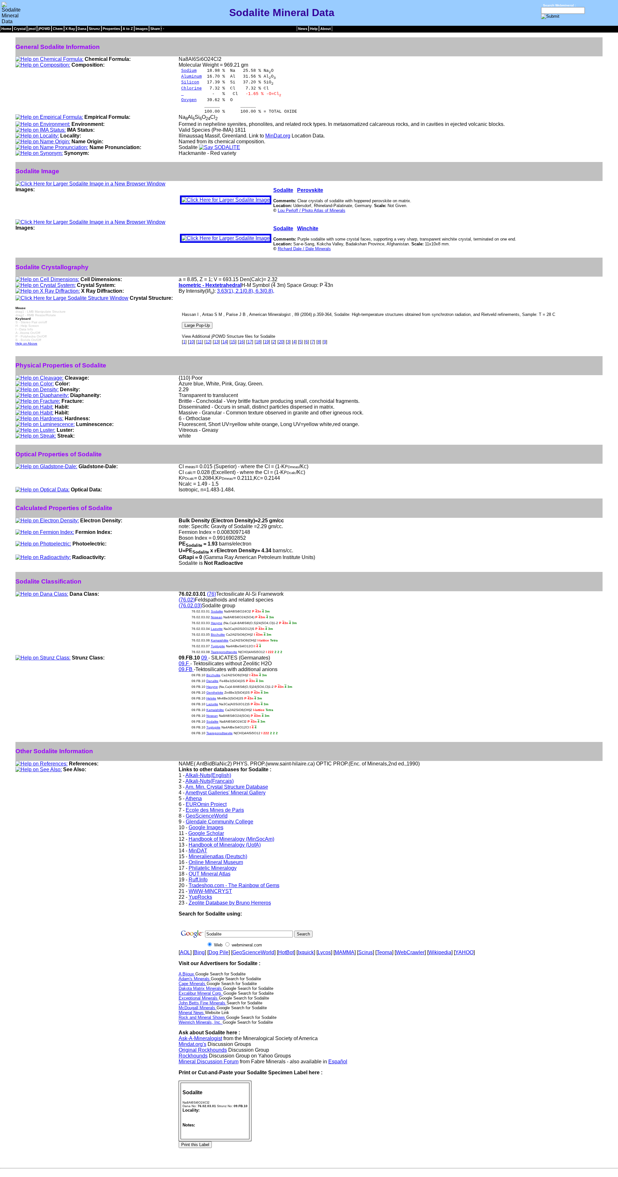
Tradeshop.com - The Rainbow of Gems (234, 885)
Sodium (189, 70)
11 (200, 341)
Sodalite (283, 190)
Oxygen (189, 100)
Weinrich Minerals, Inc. (201, 1022)
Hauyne (216, 623)
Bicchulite (218, 634)
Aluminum (191, 76)
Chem (58, 29)
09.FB (186, 669)
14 (224, 341)
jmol (32, 29)
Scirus (365, 952)
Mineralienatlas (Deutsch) (218, 856)
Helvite (211, 698)
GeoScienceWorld (207, 816)
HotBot (286, 952)
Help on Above (26, 343)
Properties (111, 29)
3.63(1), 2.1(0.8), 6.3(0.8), (245, 291)
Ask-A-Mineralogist (200, 1038)
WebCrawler (410, 952)
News (302, 29)
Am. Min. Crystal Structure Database (226, 787)
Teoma (384, 952)
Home (6, 29)
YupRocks (200, 897)
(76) (211, 594)
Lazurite (217, 629)
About (325, 29)
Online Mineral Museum (216, 862)
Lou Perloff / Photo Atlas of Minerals (311, 210)
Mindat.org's (192, 1044)
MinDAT (198, 850)
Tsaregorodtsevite (224, 652)
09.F (184, 663)
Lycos (324, 952)
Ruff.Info (198, 879)
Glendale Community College (219, 821)
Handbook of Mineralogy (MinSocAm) (231, 839)
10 (191, 341)
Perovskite (310, 190)
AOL (185, 952)
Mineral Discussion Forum (209, 1061)
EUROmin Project (206, 804)
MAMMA (344, 952)
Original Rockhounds (203, 1050)
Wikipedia (439, 952)
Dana (82, 29)
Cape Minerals (193, 983)
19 (266, 341)
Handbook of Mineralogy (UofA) (225, 845)
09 (204, 657)
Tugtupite (218, 646)
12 (208, 341)
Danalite (212, 681)
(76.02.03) (190, 605)
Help (314, 29)
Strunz (94, 29)
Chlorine (191, 88)
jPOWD (44, 29)
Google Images (206, 827)
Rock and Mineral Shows (202, 1017)
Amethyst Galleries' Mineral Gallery (225, 792)
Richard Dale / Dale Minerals (304, 248)
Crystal (20, 29)
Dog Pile (219, 952)
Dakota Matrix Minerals (201, 988)
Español (337, 1061)
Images (142, 29)
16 (241, 341)
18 (258, 341)
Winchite (307, 228)
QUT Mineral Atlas (209, 874)
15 (233, 341)
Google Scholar (206, 833)
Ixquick (306, 952)
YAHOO (464, 952)
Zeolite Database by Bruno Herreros (230, 903)
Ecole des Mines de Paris (215, 810)
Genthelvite (214, 692)
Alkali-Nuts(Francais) (209, 781)
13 (216, 341)
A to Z (128, 29)
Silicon (190, 82)
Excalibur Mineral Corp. (201, 993)
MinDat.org (277, 135)
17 (250, 341)
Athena (193, 798)
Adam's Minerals (195, 978)
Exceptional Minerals (199, 998)
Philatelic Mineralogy (213, 868)
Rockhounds (193, 1055)
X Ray (70, 29)
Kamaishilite (220, 640)
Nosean (216, 617)
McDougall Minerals (198, 1007)
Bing (199, 952)
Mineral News (192, 1012)
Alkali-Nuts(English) (208, 775)
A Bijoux (187, 974)
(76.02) (187, 600)
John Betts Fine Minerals (203, 1003)
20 (281, 341)
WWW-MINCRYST (210, 891)
